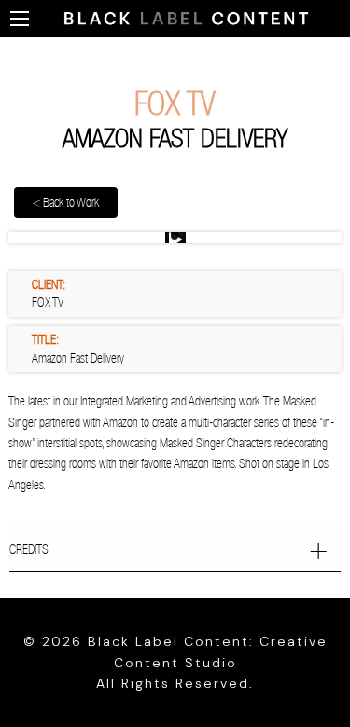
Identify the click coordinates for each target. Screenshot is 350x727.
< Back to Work (66, 202)
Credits (29, 549)
